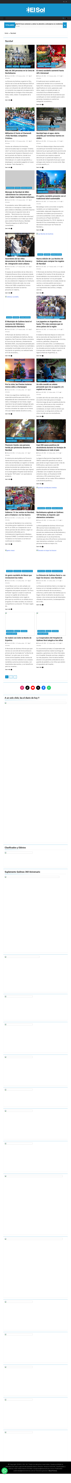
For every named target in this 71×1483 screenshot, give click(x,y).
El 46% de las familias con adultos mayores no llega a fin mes (39, 2)
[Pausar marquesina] (65, 25)
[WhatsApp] (49, 688)
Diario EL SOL (11, 76)
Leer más (7, 100)
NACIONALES (10, 188)
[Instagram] (22, 688)
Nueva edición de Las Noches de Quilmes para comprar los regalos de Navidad (50, 261)
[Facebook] (44, 688)
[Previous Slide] (63, 2)
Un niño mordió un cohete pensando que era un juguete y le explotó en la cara (50, 386)
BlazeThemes (53, 1470)
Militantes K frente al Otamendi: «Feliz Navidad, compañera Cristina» (18, 135)
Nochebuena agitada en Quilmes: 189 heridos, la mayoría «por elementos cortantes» (50, 514)
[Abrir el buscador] (63, 18)
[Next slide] (66, 2)
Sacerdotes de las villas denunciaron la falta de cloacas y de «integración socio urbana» (18, 261)
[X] (38, 688)
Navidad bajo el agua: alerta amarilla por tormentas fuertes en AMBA (50, 135)
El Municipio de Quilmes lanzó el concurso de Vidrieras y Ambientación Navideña (18, 324)
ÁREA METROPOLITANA (44, 64)
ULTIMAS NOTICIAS (25, 66)
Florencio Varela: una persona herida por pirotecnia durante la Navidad (18, 447)
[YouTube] (33, 688)
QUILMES (9, 66)
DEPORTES (9, 571)
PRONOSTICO (55, 126)
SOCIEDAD (16, 66)
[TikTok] (27, 688)
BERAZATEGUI (41, 189)
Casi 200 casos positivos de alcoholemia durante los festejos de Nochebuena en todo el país (51, 447)
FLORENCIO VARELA (20, 438)
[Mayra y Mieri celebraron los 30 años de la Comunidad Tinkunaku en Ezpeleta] (45, 25)
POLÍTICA (22, 126)
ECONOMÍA (55, 64)
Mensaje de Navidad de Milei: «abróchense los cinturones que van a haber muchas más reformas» (20, 194)
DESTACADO (50, 189)
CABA (8, 254)
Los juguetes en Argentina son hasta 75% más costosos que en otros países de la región (49, 324)
